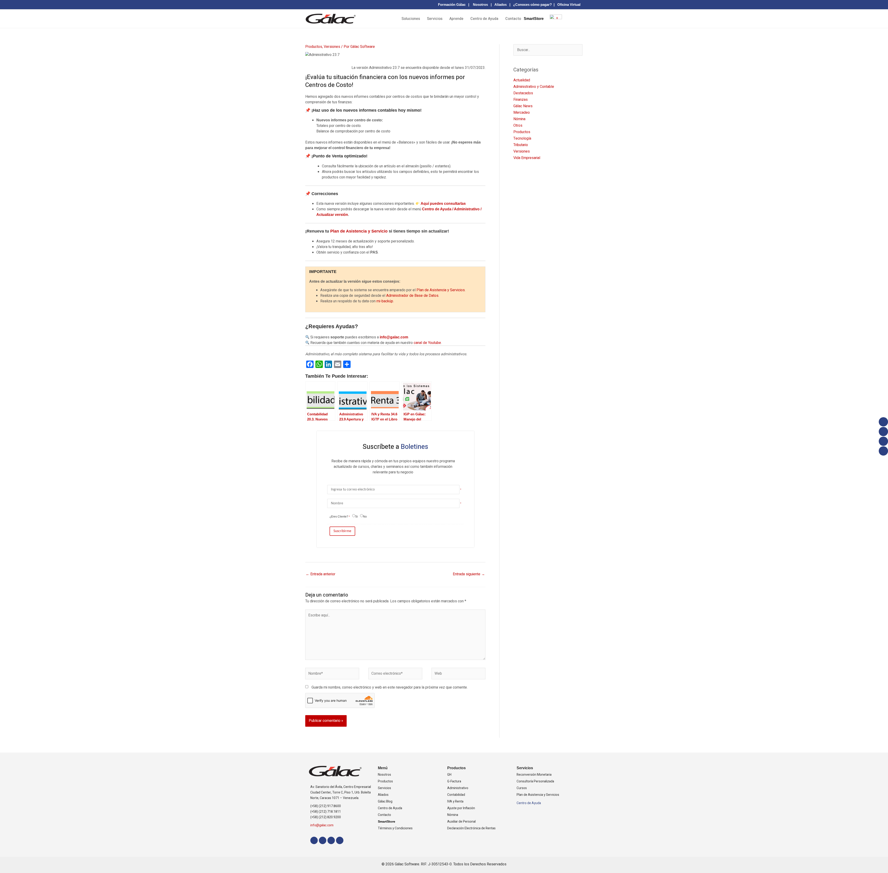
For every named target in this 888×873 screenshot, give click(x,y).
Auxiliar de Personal (461, 821)
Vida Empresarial (526, 158)
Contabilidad (456, 794)
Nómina (519, 119)
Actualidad (521, 80)
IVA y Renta (455, 801)
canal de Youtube (427, 343)
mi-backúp (384, 301)
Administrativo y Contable (533, 86)
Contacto (513, 18)
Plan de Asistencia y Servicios (440, 290)
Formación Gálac (452, 4)
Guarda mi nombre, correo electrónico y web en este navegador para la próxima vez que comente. (389, 687)
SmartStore (534, 19)
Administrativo (457, 788)
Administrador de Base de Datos (412, 295)
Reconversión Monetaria (534, 774)
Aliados (500, 4)
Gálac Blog (385, 801)
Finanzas (520, 99)
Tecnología (522, 138)
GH (449, 774)
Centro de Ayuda (484, 18)
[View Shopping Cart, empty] (554, 22)
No (365, 516)
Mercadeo (521, 112)
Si (356, 516)
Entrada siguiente (469, 574)
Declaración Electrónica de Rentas (471, 828)
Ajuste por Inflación (461, 808)
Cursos (522, 788)
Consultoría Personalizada (535, 781)
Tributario (520, 145)
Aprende (456, 18)
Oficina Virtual (568, 4)
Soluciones (410, 18)
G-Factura (454, 781)
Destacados (523, 93)
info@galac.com (394, 337)
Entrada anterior (320, 574)
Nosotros (480, 4)
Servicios (434, 18)
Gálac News (523, 106)
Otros (517, 125)
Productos (313, 46)
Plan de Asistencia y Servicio (359, 231)
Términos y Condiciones (395, 828)
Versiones (332, 46)
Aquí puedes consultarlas (443, 203)
